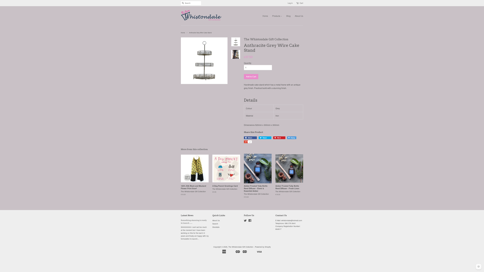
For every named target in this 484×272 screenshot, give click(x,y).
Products (276, 15)
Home (265, 15)
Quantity (247, 63)
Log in (290, 3)
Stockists (215, 227)
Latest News (187, 215)
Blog (288, 15)
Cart (301, 3)
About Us (299, 15)
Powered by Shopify (263, 247)
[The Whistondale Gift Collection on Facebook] (249, 221)
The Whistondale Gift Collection (241, 247)
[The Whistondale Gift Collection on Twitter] (245, 221)
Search (215, 223)
